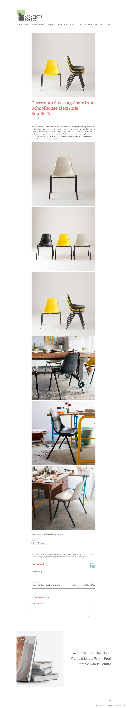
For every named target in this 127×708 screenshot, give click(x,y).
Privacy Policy (99, 24)
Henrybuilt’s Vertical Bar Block (47, 584)
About (66, 24)
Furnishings (63, 554)
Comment (89, 616)
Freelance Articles (75, 24)
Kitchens (74, 554)
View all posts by (37, 572)
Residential (66, 557)
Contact (108, 24)
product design (58, 557)
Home (60, 24)
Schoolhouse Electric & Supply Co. (78, 557)
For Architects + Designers (44, 554)
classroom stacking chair (38, 557)
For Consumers (55, 554)
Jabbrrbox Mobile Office (83, 584)
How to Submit (88, 24)
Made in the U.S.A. (82, 554)
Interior (69, 554)
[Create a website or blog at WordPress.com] (109, 700)
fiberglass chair (50, 557)
